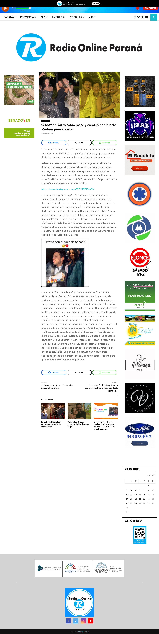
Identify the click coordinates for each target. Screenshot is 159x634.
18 (131, 499)
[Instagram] (143, 17)
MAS (91, 17)
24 (127, 503)
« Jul (127, 511)
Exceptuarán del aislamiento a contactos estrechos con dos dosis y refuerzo (101, 388)
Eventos (58, 17)
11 (131, 494)
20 (140, 499)
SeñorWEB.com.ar (83, 632)
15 (148, 494)
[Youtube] (147, 17)
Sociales (76, 17)
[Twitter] (139, 17)
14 (144, 494)
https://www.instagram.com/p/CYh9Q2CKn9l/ (67, 189)
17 (127, 499)
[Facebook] (135, 17)
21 (144, 499)
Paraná (9, 17)
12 (136, 494)
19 (136, 499)
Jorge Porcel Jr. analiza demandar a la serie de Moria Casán (51, 424)
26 (136, 503)
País (43, 17)
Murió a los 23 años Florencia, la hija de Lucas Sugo (78, 424)
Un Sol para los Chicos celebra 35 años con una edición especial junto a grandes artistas (104, 425)
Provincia (27, 17)
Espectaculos (45, 121)
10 (127, 494)
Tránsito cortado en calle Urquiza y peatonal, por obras (57, 387)
